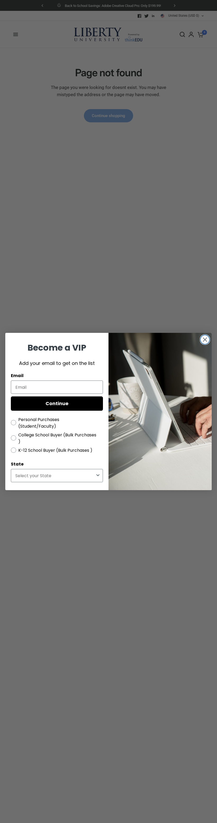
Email (17, 376)
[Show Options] (98, 475)
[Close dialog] (205, 339)
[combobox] (55, 475)
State (17, 464)
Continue (57, 403)
